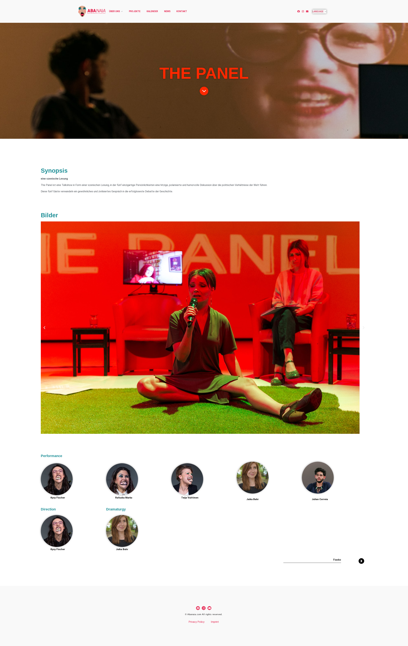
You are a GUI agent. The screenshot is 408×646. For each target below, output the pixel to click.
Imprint (215, 621)
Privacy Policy (196, 621)
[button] (44, 328)
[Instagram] (303, 11)
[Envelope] (307, 11)
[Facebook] (298, 11)
